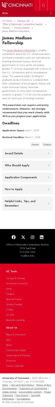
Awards (6, 27)
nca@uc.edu (27, 255)
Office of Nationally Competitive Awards (22, 24)
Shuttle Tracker (14, 304)
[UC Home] (17, 5)
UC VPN (10, 314)
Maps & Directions (16, 334)
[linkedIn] (41, 237)
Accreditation (23, 398)
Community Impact (16, 350)
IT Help (9, 309)
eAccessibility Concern (30, 391)
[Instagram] (32, 237)
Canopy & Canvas (15, 278)
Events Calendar (15, 365)
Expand (35, 144)
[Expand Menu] (51, 13)
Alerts (5, 384)
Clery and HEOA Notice (22, 384)
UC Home (7, 20)
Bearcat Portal (13, 299)
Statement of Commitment (33, 388)
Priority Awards (22, 27)
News (9, 344)
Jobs (8, 339)
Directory (11, 360)
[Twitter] (23, 237)
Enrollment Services (17, 283)
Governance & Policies (18, 355)
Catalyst (10, 293)
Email (9, 288)
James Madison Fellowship (21, 50)
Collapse (47, 144)
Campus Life (23, 20)
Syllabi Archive (9, 391)
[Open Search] (43, 5)
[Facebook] (14, 237)
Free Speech (22, 395)
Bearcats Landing (15, 320)
